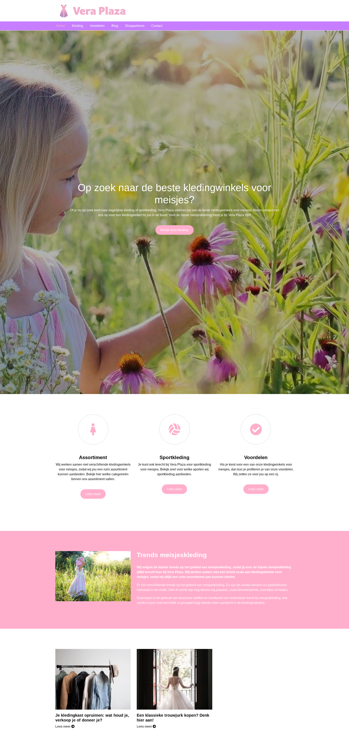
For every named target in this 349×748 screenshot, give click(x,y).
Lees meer (93, 494)
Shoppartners (134, 25)
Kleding (77, 25)
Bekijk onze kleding (174, 230)
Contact (156, 25)
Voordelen (97, 25)
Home (60, 25)
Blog (114, 25)
